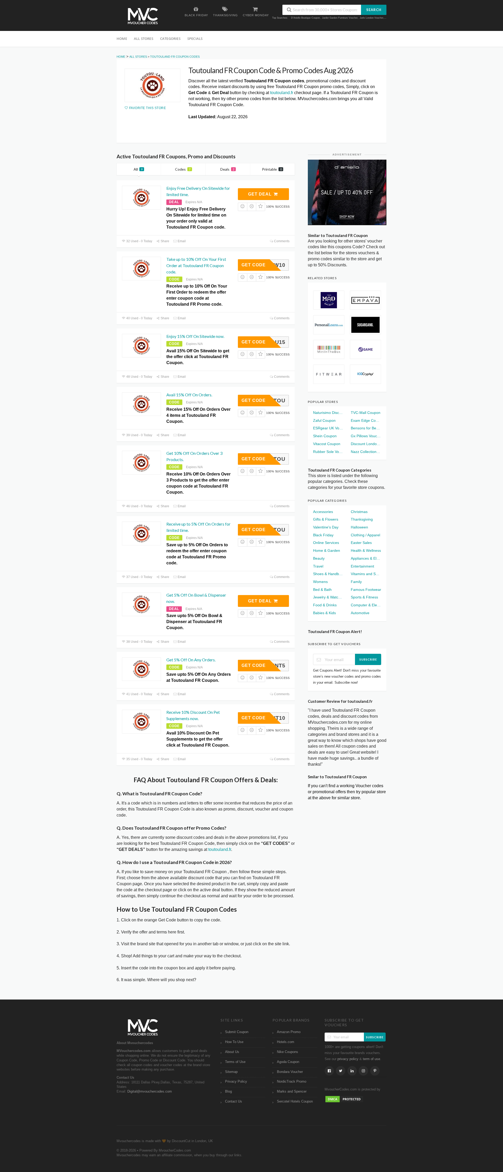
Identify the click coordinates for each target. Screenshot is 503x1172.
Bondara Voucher (290, 1072)
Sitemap (231, 1072)
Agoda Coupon (288, 1062)
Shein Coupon (325, 436)
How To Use (234, 1042)
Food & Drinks (325, 605)
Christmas (359, 512)
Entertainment (362, 566)
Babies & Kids (324, 613)
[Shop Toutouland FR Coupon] (152, 85)
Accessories (323, 512)
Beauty (319, 558)
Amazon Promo (288, 1032)
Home (122, 38)
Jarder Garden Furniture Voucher (340, 18)
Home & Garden (326, 550)
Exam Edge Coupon (366, 420)
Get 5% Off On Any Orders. (191, 659)
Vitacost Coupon (326, 444)
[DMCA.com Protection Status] (344, 1099)
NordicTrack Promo (291, 1081)
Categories (170, 38)
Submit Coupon (236, 1032)
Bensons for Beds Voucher (366, 428)
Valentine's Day (325, 527)
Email (181, 241)
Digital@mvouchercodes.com (149, 1091)
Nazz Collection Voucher (366, 452)
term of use (371, 1059)
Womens (320, 582)
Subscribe (368, 659)
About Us (232, 1052)
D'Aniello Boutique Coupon (305, 18)
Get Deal (260, 194)
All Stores (143, 38)
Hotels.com (285, 1042)
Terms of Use (235, 1062)
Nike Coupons (287, 1052)
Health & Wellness (366, 550)
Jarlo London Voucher (371, 18)
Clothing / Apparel (365, 535)
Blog (228, 1091)
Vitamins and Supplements (366, 574)
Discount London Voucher (366, 444)
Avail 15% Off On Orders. (189, 394)
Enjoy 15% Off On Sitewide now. (195, 336)
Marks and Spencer (292, 1091)
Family (356, 582)
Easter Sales (361, 543)
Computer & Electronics (366, 605)
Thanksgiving (362, 519)
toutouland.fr (281, 92)
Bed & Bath (322, 589)
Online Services (326, 543)
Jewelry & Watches (328, 597)
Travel (318, 566)
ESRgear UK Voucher (328, 428)
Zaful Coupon (324, 420)
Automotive (360, 613)
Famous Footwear (366, 589)
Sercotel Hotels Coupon (295, 1101)
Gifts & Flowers (325, 519)
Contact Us (233, 1101)
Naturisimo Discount (328, 413)
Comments (281, 241)
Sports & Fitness (364, 597)
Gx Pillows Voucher (366, 436)
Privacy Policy (236, 1081)
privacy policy (347, 1059)
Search (373, 10)
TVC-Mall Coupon (365, 413)
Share (164, 241)
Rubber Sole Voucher (328, 452)
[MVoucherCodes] (143, 16)
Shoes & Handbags (328, 574)
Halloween (359, 527)
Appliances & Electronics (366, 558)
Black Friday (323, 535)
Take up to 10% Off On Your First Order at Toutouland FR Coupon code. (196, 265)
